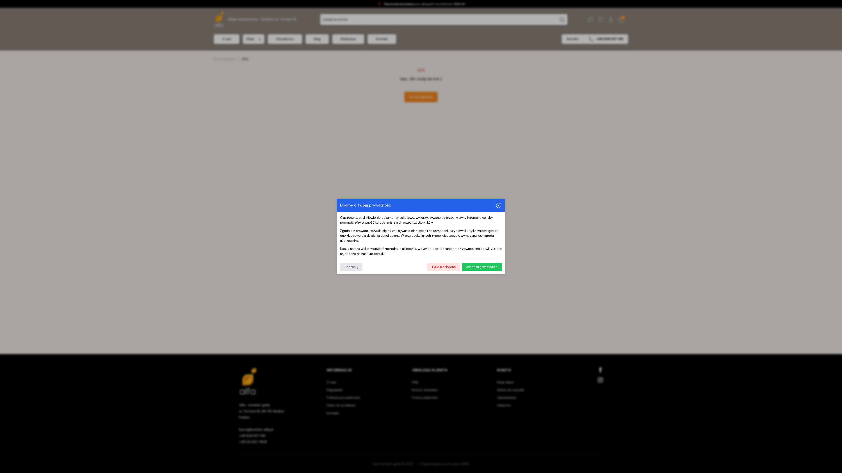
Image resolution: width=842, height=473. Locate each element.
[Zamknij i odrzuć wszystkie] (498, 205)
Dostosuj (351, 267)
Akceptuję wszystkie (482, 267)
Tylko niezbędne (444, 267)
